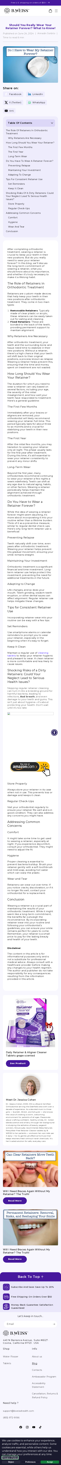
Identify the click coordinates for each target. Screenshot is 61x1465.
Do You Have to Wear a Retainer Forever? (29, 161)
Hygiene (13, 222)
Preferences (30, 1462)
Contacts (37, 1370)
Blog (34, 1363)
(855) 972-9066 (11, 1417)
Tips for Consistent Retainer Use (24, 179)
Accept (50, 1462)
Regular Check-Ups (19, 208)
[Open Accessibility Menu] (54, 732)
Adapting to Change (19, 174)
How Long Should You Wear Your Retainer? (30, 142)
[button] (56, 10)
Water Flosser (10, 1356)
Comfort (12, 217)
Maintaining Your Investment (24, 170)
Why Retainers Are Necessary (24, 138)
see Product (18, 1063)
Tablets (7, 1363)
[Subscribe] (54, 1324)
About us (37, 1356)
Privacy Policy (10, 1457)
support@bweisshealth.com (18, 1411)
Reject (11, 1462)
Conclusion (12, 231)
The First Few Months (20, 147)
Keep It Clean (15, 188)
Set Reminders (16, 184)
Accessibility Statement (39, 1385)
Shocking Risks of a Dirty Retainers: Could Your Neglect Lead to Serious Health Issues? (29, 196)
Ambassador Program (44, 1376)
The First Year (15, 152)
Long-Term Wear (17, 156)
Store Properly (16, 204)
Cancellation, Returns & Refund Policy (45, 1395)
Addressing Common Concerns (23, 213)
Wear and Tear (16, 226)
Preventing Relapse (19, 165)
